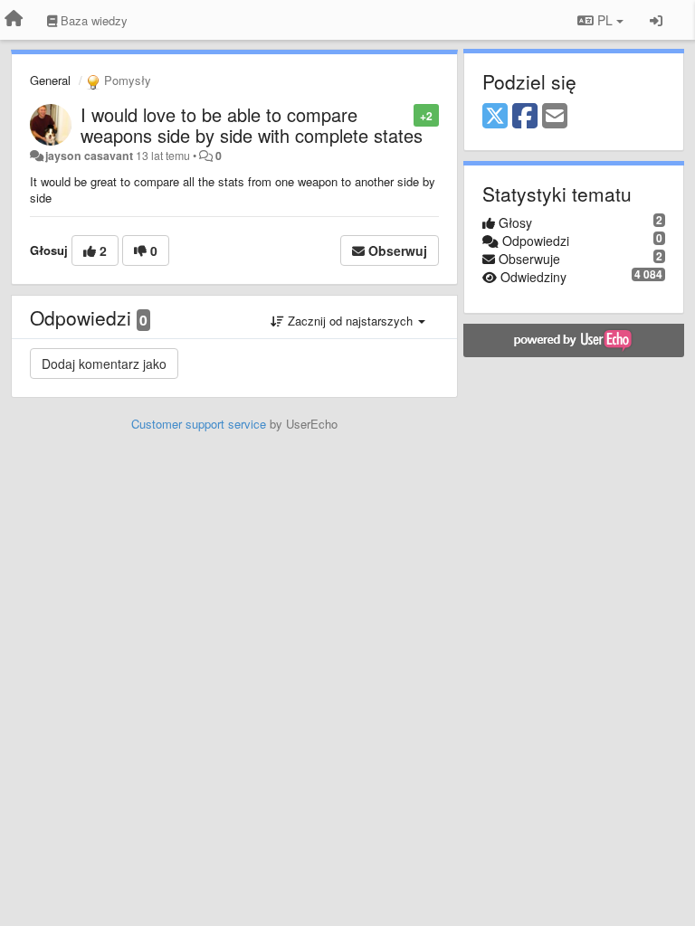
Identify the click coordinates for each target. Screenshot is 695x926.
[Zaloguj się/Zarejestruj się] (656, 20)
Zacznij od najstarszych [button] (350, 320)
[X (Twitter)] (495, 116)
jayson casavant (89, 155)
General (50, 80)
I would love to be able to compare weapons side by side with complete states (252, 124)
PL (605, 20)
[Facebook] (525, 116)
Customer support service (198, 423)
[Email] (554, 116)
